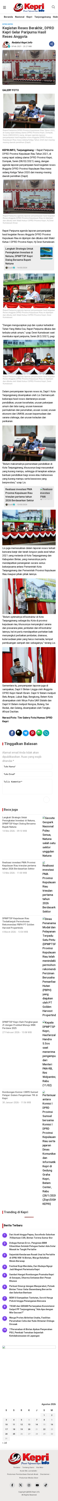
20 (29, 1429)
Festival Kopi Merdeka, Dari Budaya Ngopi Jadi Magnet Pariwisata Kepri (30, 1268)
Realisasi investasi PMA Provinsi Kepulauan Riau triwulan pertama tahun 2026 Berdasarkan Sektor (19, 495)
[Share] (51, 44)
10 (6, 1424)
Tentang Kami (28, 1467)
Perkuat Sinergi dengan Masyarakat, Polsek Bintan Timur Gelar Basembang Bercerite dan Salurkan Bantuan (32, 1289)
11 (14, 1424)
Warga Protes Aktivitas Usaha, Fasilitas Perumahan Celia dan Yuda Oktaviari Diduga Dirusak (31, 1321)
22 (44, 1429)
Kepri (29, 17)
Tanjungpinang (42, 17)
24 (6, 1433)
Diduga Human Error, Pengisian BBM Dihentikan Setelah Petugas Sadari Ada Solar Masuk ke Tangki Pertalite (32, 1246)
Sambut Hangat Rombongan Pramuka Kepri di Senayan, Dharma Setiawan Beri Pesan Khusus (31, 1278)
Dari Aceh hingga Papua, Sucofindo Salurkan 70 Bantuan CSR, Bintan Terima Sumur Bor (32, 1236)
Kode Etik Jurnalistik (28, 1471)
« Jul (4, 1442)
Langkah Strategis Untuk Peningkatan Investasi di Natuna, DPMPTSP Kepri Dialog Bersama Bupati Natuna (19, 256)
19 (21, 1429)
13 (29, 1424)
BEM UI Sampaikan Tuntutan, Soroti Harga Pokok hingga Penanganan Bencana (31, 1299)
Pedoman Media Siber (28, 1478)
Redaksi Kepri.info (22, 42)
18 (14, 1429)
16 (52, 1424)
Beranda (8, 17)
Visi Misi (39, 1467)
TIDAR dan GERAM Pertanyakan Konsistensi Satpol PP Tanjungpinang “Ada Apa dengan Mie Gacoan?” (31, 1309)
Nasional (19, 17)
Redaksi (16, 1467)
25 (14, 1433)
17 (6, 1429)
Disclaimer (44, 1474)
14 (37, 1424)
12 (21, 1424)
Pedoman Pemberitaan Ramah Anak (22, 1474)
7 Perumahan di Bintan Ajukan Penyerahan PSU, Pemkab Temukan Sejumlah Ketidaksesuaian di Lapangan (30, 1333)
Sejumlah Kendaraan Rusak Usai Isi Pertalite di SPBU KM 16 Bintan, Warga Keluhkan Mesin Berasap (32, 1258)
